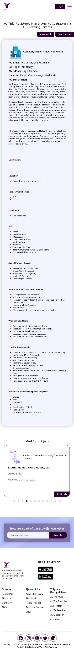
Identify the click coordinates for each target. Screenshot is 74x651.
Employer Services (35, 607)
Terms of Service (53, 644)
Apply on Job (45, 34)
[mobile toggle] (69, 6)
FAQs (4, 607)
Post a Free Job (34, 602)
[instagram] (29, 638)
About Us (6, 598)
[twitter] (45, 638)
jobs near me (34, 412)
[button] (14, 501)
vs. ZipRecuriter (58, 610)
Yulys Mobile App (35, 594)
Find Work (31, 598)
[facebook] (20, 638)
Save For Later (64, 34)
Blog (28, 611)
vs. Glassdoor (57, 614)
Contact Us (7, 594)
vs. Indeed (55, 619)
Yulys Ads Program (48, 647)
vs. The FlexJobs (58, 601)
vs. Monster (56, 605)
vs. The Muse (56, 596)
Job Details (62, 494)
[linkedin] (53, 638)
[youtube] (37, 638)
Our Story (7, 602)
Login (60, 6)
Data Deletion (31, 647)
